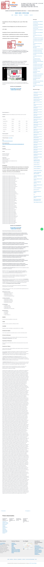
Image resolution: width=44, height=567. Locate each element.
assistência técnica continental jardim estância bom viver (38, 117)
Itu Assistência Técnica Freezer (38, 67)
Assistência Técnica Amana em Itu (5, 519)
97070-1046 (25, 13)
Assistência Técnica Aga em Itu (18, 519)
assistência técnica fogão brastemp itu (38, 155)
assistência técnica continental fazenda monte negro (38, 97)
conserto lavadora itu (37, 168)
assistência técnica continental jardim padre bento (38, 137)
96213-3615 (18, 13)
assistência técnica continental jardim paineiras (38, 142)
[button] (22, 15)
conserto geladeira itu (37, 166)
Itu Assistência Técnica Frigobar (38, 64)
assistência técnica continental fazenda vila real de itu (38, 100)
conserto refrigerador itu (37, 187)
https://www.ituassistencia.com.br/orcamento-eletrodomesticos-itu (13, 144)
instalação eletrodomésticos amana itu (4, 527)
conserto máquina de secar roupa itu (38, 185)
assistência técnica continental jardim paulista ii (38, 152)
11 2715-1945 (12, 88)
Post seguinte (27, 510)
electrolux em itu (36, 189)
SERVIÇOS (15, 559)
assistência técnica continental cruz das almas (38, 92)
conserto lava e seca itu (38, 170)
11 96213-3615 (13, 89)
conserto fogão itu (36, 162)
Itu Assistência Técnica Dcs (37, 76)
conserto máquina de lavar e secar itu (37, 173)
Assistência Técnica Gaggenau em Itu (12, 520)
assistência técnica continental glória (38, 102)
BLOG (36, 559)
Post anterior (3, 510)
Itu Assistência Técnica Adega (37, 65)
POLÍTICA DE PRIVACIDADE (30, 559)
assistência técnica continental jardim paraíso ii (38, 147)
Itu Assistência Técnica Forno (37, 50)
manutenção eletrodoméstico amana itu (4, 530)
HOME (8, 559)
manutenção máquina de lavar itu (37, 197)
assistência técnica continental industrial (38, 105)
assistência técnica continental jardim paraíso (38, 144)
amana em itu (4, 521)
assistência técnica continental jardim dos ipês (38, 110)
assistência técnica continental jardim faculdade (38, 122)
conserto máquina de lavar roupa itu (38, 179)
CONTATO (23, 559)
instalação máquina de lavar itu (37, 192)
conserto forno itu (36, 164)
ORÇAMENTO (19, 559)
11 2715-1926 (18, 88)
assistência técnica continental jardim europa (38, 120)
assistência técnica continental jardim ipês (38, 127)
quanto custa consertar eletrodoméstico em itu (37, 200)
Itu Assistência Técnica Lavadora (38, 39)
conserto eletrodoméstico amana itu (5, 524)
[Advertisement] (15, 58)
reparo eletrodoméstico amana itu (4, 532)
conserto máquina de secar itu (37, 182)
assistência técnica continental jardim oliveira (38, 134)
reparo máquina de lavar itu (38, 202)
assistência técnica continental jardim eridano (38, 115)
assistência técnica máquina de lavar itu (37, 160)
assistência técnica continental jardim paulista (38, 149)
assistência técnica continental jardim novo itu (38, 129)
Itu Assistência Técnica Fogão (37, 51)
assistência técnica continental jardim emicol (38, 112)
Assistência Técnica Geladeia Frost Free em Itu (26, 520)
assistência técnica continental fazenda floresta (38, 95)
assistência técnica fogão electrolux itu (38, 157)
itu (34, 194)
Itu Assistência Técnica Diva (37, 75)
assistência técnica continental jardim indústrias (38, 125)
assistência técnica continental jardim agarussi (38, 107)
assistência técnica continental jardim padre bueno (38, 139)
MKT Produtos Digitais (33, 563)
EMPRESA (11, 559)
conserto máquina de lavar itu (38, 176)
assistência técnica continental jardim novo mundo (38, 132)
